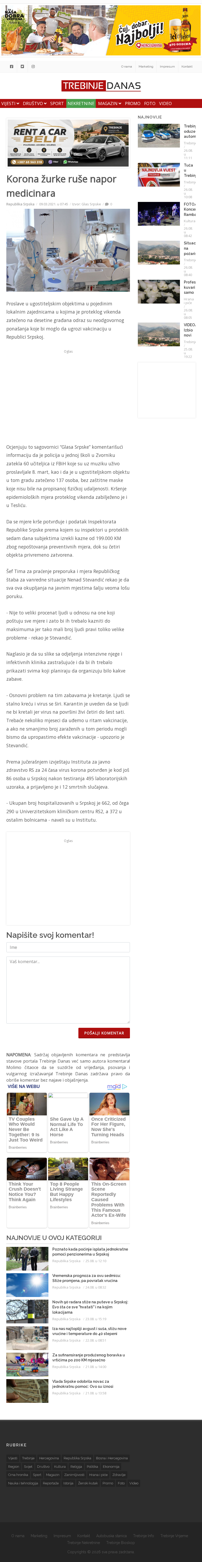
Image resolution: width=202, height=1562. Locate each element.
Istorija (68, 1483)
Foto (149, 103)
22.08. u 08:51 (95, 1340)
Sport (57, 103)
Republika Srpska (20, 204)
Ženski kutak (88, 1483)
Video (165, 103)
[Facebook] (11, 66)
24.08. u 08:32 (95, 1287)
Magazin (108, 103)
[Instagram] (33, 66)
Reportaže (51, 1483)
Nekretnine (81, 103)
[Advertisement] (68, 392)
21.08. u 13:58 (95, 1393)
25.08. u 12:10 (95, 1260)
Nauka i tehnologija (23, 1483)
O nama (126, 66)
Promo (132, 103)
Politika (92, 1467)
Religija (76, 1467)
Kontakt (187, 66)
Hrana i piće (189, 301)
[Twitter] (22, 66)
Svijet (28, 1467)
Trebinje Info (143, 1536)
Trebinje (190, 143)
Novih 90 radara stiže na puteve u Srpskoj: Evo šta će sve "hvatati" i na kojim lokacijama (90, 1307)
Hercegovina (49, 1458)
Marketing (146, 66)
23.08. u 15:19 (95, 1319)
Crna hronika (18, 1475)
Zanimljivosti (74, 1475)
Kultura (189, 221)
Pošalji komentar (104, 1032)
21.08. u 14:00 (95, 1366)
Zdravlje (118, 1475)
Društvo (33, 103)
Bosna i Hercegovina (112, 1458)
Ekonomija (111, 1467)
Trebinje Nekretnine (83, 1543)
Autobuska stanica (111, 1536)
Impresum (167, 66)
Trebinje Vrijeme (174, 1536)
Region (13, 1467)
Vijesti (9, 103)
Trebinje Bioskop (120, 1543)
